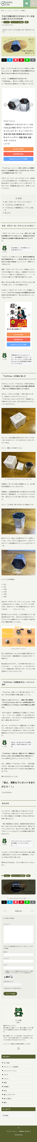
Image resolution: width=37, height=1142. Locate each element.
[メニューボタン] (33, 3)
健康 (5, 1083)
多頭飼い (7, 1087)
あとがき (7, 213)
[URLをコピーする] (33, 60)
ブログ (6, 1075)
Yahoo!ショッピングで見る (18, 159)
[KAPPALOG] (7, 3)
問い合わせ (27, 1131)
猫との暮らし (8, 1098)
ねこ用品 (7, 1063)
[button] (4, 60)
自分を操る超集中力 (14, 329)
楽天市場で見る (18, 154)
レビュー (6, 22)
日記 (5, 1091)
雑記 (26, 22)
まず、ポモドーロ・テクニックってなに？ (18, 202)
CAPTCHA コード (8, 981)
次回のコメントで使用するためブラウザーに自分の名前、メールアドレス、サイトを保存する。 (19, 972)
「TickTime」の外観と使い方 (14, 205)
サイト (5, 965)
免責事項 (21, 1131)
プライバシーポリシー (12, 1131)
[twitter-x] (18, 1048)
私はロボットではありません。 (13, 988)
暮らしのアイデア (9, 1095)
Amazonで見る (18, 149)
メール (6, 958)
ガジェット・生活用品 (17, 22)
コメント (6, 924)
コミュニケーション (10, 1071)
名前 (5, 952)
